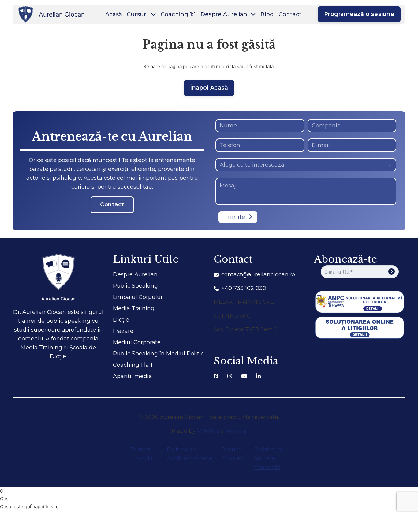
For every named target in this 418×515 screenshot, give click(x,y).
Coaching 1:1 (178, 14)
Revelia (236, 431)
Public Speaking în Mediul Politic (158, 353)
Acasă (113, 14)
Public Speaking (135, 285)
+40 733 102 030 (243, 288)
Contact (290, 14)
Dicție (121, 319)
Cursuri (137, 14)
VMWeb (208, 431)
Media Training (134, 308)
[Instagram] (229, 376)
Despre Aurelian (223, 14)
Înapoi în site (45, 506)
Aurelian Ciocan (58, 299)
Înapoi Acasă (209, 87)
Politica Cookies (232, 454)
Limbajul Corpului (137, 297)
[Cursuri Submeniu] (153, 14)
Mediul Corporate (137, 342)
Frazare (123, 331)
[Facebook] (216, 376)
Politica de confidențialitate (189, 454)
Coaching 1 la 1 (132, 365)
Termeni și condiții (143, 454)
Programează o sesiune (359, 14)
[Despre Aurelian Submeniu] (253, 14)
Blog (267, 14)
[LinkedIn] (258, 376)
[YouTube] (244, 376)
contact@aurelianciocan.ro (258, 274)
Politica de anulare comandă (268, 458)
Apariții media (132, 376)
